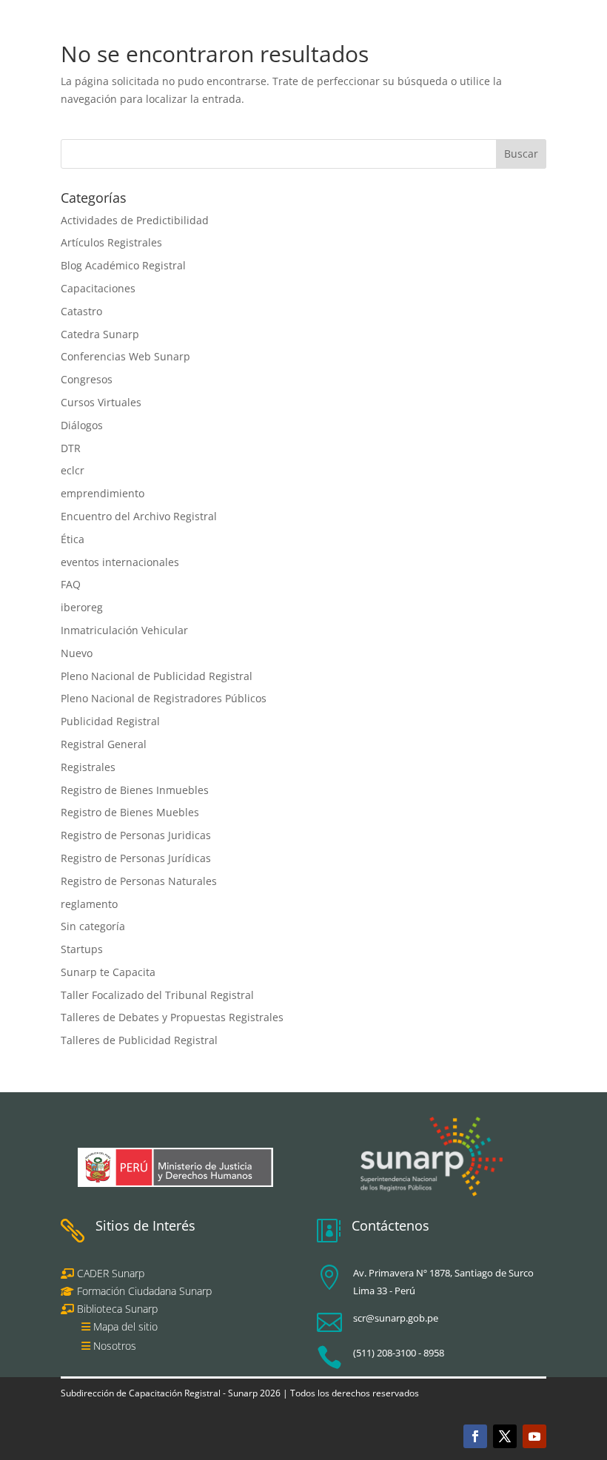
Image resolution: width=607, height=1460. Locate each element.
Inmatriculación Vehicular (124, 630)
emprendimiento (102, 493)
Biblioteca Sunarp (117, 1309)
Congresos (87, 379)
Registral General (104, 744)
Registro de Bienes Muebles (130, 812)
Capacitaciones (98, 288)
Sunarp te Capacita (108, 972)
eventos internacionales (120, 562)
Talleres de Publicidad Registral (139, 1040)
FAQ (71, 584)
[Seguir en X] (505, 1436)
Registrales (88, 767)
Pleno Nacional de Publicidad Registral (156, 676)
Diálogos (82, 425)
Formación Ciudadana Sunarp (143, 1291)
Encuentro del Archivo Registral (139, 516)
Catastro (81, 311)
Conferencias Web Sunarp (125, 356)
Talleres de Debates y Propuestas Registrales (172, 1017)
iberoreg (82, 607)
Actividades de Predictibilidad (135, 220)
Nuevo (77, 653)
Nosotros (114, 1346)
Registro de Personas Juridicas (136, 835)
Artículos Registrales (111, 242)
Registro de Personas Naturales (139, 881)
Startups (82, 949)
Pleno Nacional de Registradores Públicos (163, 698)
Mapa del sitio (125, 1326)
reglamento (89, 904)
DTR (71, 448)
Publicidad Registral (110, 721)
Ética (72, 539)
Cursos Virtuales (101, 402)
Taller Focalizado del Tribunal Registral (157, 995)
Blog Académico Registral (123, 265)
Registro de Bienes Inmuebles (135, 790)
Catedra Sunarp (100, 334)
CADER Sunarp (110, 1273)
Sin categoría (93, 926)
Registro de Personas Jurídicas (136, 858)
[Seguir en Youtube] (534, 1436)
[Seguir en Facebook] (475, 1436)
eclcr (72, 470)
